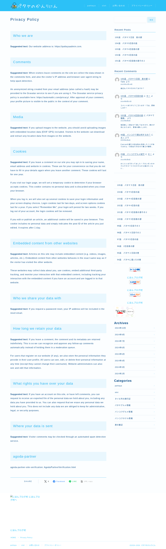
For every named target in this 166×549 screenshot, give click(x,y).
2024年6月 (120, 348)
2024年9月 (120, 335)
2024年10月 (120, 328)
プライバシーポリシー (142, 5)
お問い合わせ (119, 5)
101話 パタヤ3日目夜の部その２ (130, 61)
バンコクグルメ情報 (124, 412)
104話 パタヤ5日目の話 (126, 43)
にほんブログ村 (135, 278)
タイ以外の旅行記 (123, 399)
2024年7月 (120, 341)
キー (148, 96)
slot (104, 5)
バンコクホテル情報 (124, 418)
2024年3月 (120, 367)
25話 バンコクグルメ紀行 (133, 154)
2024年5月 (120, 354)
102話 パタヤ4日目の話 (126, 55)
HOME (13, 537)
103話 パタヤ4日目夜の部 (127, 49)
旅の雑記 (119, 425)
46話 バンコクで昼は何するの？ (136, 135)
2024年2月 (120, 374)
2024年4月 (120, 361)
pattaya (91, 5)
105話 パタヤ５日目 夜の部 (128, 37)
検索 (151, 20)
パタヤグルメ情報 (123, 405)
